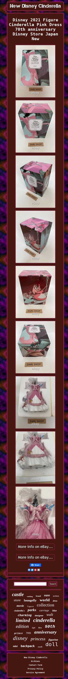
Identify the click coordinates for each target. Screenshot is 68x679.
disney (20, 638)
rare (47, 595)
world (45, 600)
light (33, 628)
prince (18, 633)
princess (38, 638)
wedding (30, 596)
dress (55, 601)
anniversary (45, 631)
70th (28, 632)
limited (23, 620)
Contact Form (35, 665)
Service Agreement (35, 672)
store (17, 600)
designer (39, 615)
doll (51, 645)
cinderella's (19, 611)
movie (20, 605)
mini (15, 646)
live (40, 627)
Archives (35, 661)
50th (50, 626)
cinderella (44, 620)
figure (30, 606)
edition (22, 626)
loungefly (30, 600)
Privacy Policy (35, 669)
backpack (28, 646)
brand (38, 596)
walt (49, 615)
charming (25, 615)
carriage (44, 610)
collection (45, 605)
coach (40, 647)
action (56, 596)
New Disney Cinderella (35, 657)
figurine (53, 639)
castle (18, 594)
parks (32, 610)
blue (54, 610)
